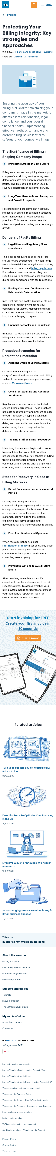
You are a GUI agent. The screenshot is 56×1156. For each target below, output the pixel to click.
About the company (12, 1022)
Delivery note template (12, 1118)
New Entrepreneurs (12, 979)
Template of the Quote (12, 1100)
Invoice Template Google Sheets (17, 1076)
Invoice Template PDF (42, 1082)
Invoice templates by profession (16, 1064)
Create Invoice (30, 637)
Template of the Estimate (13, 1106)
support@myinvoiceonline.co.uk (23, 941)
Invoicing (11, 14)
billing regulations (41, 268)
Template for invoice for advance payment (21, 1088)
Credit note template (11, 1130)
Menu (49, 4)
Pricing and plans (10, 961)
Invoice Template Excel (12, 1070)
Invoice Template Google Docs (16, 1082)
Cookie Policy (9, 1145)
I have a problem (10, 1001)
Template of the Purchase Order (16, 1094)
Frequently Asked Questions (16, 967)
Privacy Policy (9, 1139)
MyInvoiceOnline (22, 383)
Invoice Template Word (36, 1070)
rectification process (15, 545)
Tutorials (6, 995)
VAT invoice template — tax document (19, 1124)
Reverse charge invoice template (17, 1112)
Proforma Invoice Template (39, 1106)
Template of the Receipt (34, 1130)
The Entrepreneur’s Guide (15, 1007)
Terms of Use (9, 1151)
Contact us (7, 1028)
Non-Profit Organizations (14, 973)
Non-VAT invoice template (36, 1100)
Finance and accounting (28, 52)
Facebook (33, 56)
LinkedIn (18, 56)
